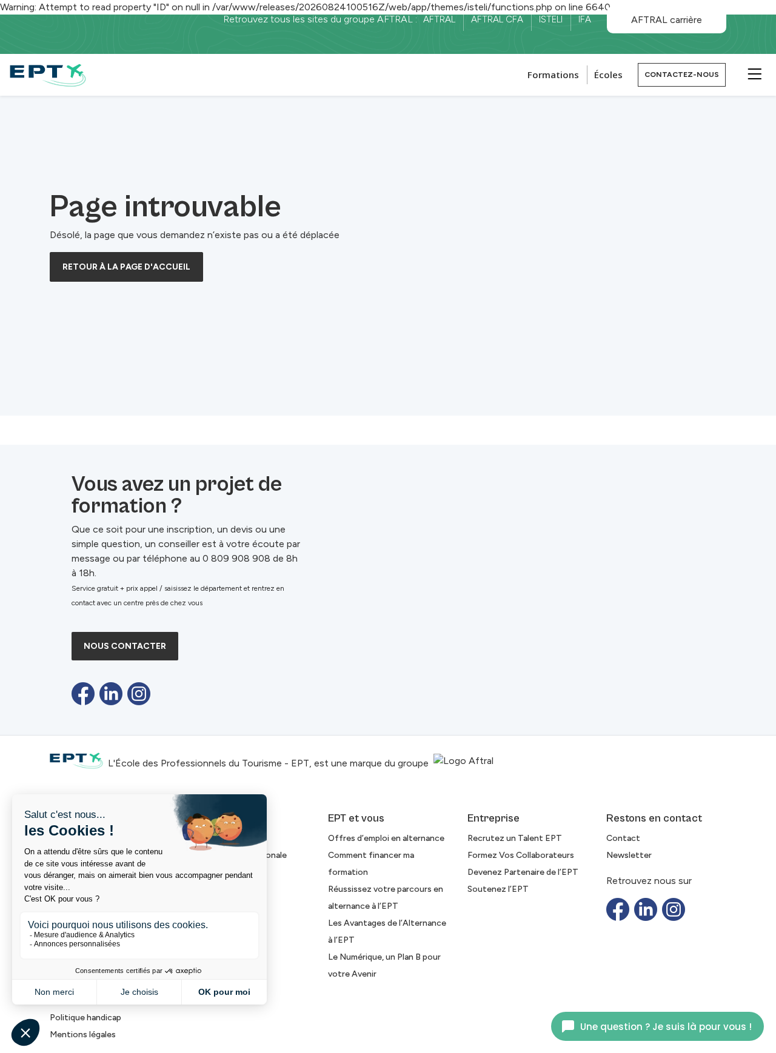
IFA (584, 19)
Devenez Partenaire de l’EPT (522, 872)
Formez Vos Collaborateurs (520, 855)
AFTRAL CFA (497, 19)
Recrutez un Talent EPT (514, 838)
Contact (623, 838)
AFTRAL (439, 19)
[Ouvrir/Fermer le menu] (753, 73)
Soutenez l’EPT (498, 889)
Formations (553, 74)
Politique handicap (85, 1017)
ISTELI (551, 19)
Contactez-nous (681, 74)
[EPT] (48, 75)
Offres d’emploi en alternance (386, 838)
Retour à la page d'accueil (126, 267)
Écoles (608, 74)
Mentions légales (83, 1034)
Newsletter (629, 855)
